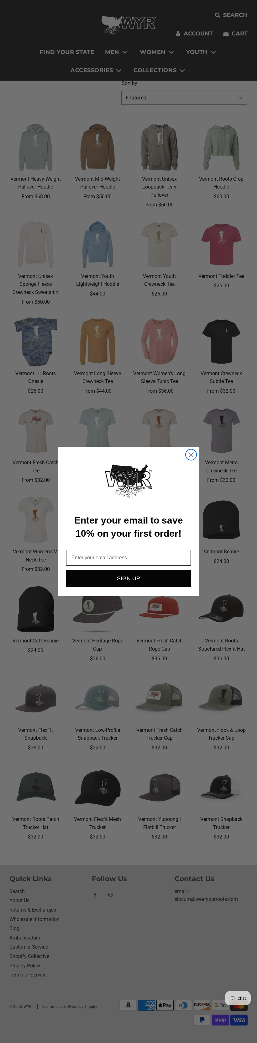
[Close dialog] (191, 454)
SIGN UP (128, 578)
